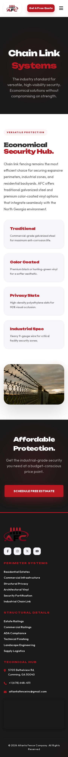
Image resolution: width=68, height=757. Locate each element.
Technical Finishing (16, 639)
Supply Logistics (14, 651)
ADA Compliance (15, 633)
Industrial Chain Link (17, 601)
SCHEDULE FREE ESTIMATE (34, 491)
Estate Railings (14, 621)
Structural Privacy (16, 583)
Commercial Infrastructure (22, 577)
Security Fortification (18, 595)
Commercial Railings (17, 627)
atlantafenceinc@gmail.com (28, 691)
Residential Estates (17, 572)
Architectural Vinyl (16, 589)
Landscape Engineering (19, 645)
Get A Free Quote (41, 8)
